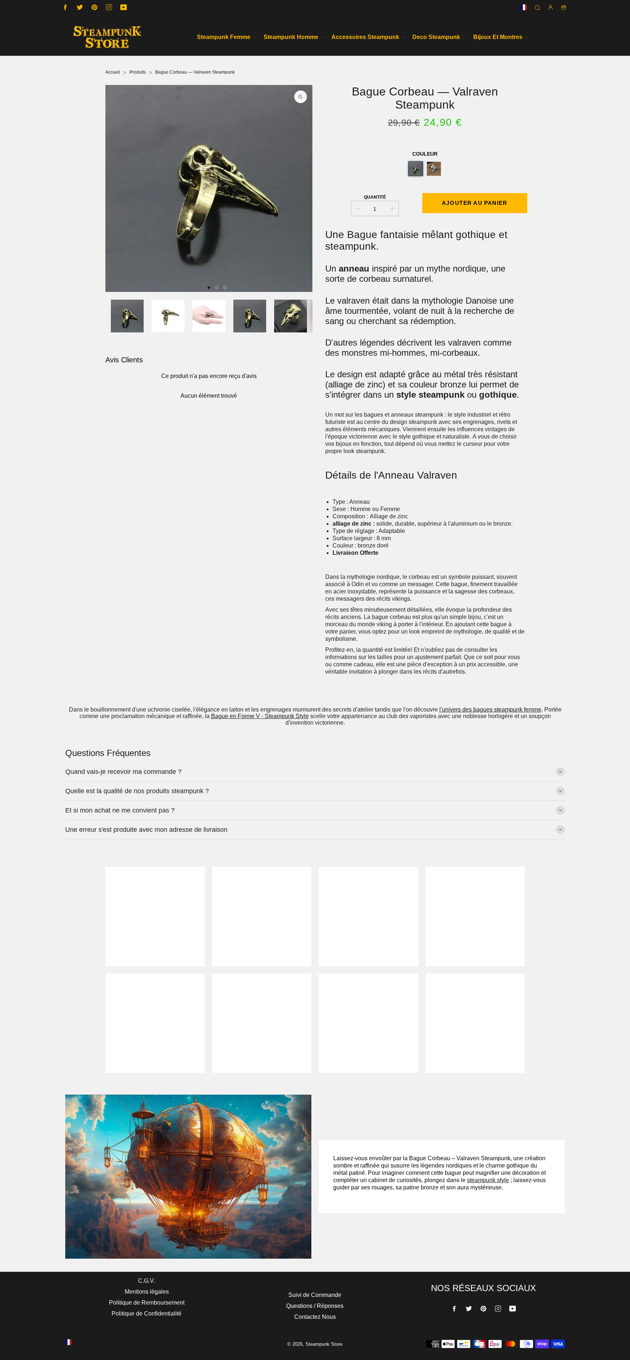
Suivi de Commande (314, 1295)
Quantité (375, 197)
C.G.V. (146, 1281)
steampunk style (488, 1180)
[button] (208, 287)
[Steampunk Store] (107, 37)
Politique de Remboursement (146, 1302)
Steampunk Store (324, 1344)
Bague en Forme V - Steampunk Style (260, 716)
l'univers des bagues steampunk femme (490, 709)
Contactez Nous (315, 1317)
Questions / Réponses (314, 1306)
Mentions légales (147, 1292)
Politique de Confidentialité (147, 1313)
